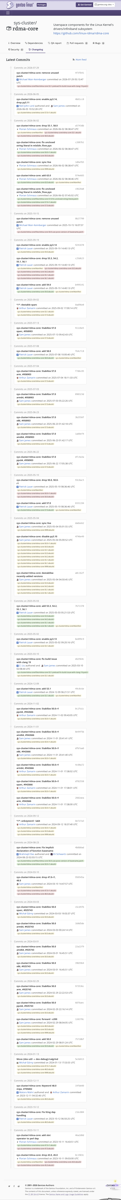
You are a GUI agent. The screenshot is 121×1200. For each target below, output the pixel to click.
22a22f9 (79, 946)
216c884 (79, 1112)
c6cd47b (79, 907)
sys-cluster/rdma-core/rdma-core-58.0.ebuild (35, 136)
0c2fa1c (79, 708)
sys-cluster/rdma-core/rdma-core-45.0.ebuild (35, 1165)
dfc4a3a (79, 457)
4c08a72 (79, 765)
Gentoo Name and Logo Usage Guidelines (66, 1194)
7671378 (79, 606)
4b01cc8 (79, 99)
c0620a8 (79, 189)
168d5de (79, 923)
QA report (55, 43)
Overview (15, 43)
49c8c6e (79, 688)
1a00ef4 (79, 434)
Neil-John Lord (26, 105)
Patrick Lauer (26, 248)
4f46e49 (79, 536)
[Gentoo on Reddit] (17, 1186)
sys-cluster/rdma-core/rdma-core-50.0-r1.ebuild (36, 493)
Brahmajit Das (26, 854)
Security (16, 49)
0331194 (79, 503)
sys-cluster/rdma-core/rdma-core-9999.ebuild (35, 169)
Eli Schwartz (59, 854)
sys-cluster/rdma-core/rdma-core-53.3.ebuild (63, 268)
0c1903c (79, 1155)
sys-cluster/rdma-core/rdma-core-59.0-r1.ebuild (36, 152)
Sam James (59, 105)
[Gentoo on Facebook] (13, 1186)
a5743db (79, 125)
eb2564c (79, 659)
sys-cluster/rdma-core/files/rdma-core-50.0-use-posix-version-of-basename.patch (50, 232)
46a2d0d (79, 1135)
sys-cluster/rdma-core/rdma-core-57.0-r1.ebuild (36, 112)
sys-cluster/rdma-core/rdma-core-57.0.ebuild (35, 205)
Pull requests (78, 43)
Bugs (99, 43)
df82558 (79, 781)
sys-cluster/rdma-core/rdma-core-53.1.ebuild (63, 132)
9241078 (79, 245)
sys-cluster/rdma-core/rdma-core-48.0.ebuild (35, 894)
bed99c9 (79, 639)
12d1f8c (79, 1019)
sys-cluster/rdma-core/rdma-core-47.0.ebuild (35, 1148)
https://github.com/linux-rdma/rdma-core (81, 33)
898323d (79, 394)
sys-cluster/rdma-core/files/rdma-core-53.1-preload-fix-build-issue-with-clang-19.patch (52, 86)
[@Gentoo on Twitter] (8, 1186)
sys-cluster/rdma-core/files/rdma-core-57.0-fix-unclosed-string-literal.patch (47, 199)
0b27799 (79, 218)
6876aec (79, 1002)
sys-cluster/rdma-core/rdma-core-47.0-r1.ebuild (36, 890)
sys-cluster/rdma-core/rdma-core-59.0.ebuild (35, 156)
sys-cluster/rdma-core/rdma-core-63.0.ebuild (35, 182)
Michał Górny (26, 913)
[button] (84, 4)
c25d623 (79, 258)
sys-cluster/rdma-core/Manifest (30, 132)
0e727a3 (79, 821)
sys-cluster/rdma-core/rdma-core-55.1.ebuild (35, 275)
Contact (111, 1185)
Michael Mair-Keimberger (32, 79)
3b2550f (79, 417)
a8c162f (79, 573)
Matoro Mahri (26, 1092)
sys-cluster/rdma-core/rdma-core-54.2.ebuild (35, 272)
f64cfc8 (79, 351)
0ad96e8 (79, 304)
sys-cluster (24, 23)
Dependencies (35, 43)
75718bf (79, 1039)
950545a (79, 877)
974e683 (79, 175)
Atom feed (80, 59)
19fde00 (79, 1085)
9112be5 (79, 328)
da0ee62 (79, 523)
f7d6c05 (79, 371)
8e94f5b (79, 732)
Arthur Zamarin (27, 308)
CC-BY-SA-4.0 (33, 1194)
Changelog (37, 49)
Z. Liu (22, 665)
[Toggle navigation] (8, 13)
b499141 (79, 284)
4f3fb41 (79, 73)
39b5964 (79, 963)
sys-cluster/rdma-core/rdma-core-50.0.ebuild (35, 497)
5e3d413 (79, 1059)
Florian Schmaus (28, 129)
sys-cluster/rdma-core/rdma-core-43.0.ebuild (63, 1162)
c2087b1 (79, 142)
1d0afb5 (79, 162)
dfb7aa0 (79, 748)
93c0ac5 (79, 480)
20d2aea (79, 798)
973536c (79, 986)
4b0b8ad (79, 847)
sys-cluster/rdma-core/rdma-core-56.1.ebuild (35, 278)
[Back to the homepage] (20, 5)
